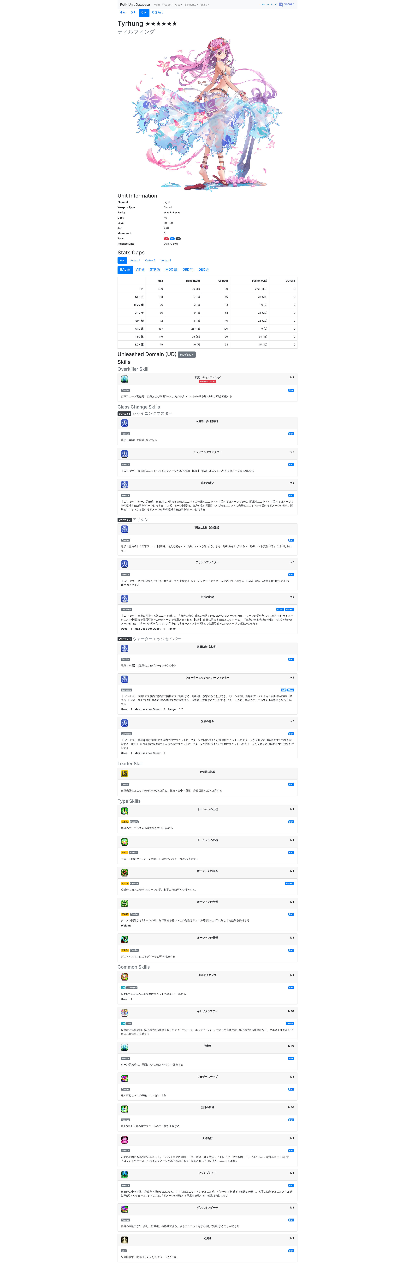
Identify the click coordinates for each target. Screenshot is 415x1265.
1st (178, 238)
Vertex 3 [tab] (166, 260)
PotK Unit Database (135, 4)
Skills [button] (204, 4)
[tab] (123, 13)
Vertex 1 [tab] (135, 260)
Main (157, 4)
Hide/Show (187, 354)
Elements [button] (190, 4)
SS (172, 238)
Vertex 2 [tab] (150, 260)
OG (166, 238)
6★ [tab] (122, 260)
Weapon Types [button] (171, 4)
